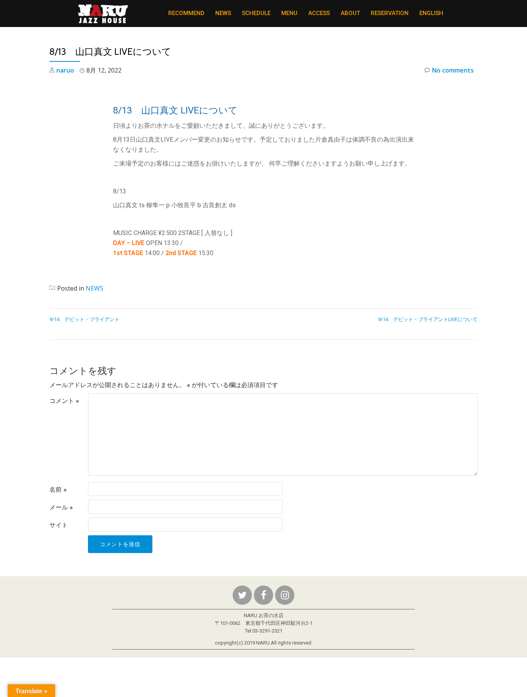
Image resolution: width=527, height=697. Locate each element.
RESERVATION (390, 13)
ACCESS (319, 13)
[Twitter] (242, 595)
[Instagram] (284, 595)
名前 (58, 489)
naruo (65, 70)
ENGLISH (431, 13)
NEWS (223, 13)
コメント (64, 400)
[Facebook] (263, 595)
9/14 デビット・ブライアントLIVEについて (428, 319)
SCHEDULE (256, 13)
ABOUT (350, 13)
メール (61, 507)
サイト (58, 525)
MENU (289, 13)
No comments (453, 70)
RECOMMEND (186, 13)
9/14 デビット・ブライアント (84, 319)
